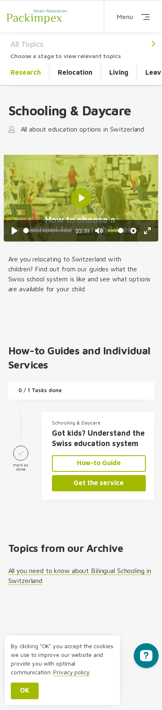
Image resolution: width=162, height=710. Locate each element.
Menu (125, 16)
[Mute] (99, 230)
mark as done (20, 466)
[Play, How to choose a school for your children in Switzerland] (14, 230)
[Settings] (133, 230)
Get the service (99, 482)
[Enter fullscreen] (147, 230)
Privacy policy (71, 672)
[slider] (47, 230)
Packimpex (36, 16)
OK (24, 690)
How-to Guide (99, 462)
